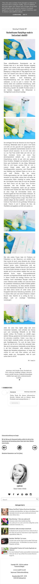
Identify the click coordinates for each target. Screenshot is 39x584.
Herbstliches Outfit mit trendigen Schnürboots (20, 528)
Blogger (22, 566)
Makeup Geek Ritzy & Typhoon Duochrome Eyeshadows (22, 509)
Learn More (17, 14)
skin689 (11, 374)
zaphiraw (26, 564)
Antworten (15, 403)
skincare (16, 374)
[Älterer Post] (34, 449)
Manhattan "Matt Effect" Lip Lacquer (17, 538)
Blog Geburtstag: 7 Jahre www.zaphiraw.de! (19, 519)
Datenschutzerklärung (22, 572)
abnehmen (9, 370)
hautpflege (17, 372)
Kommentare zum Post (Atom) (15, 453)
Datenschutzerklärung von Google (10, 435)
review (7, 374)
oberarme (29, 372)
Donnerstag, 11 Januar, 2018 (29, 391)
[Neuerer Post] (4, 449)
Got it (25, 14)
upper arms (17, 376)
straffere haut (10, 376)
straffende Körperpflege (25, 374)
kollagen (23, 372)
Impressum (13, 572)
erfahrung (11, 372)
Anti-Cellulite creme (17, 370)
